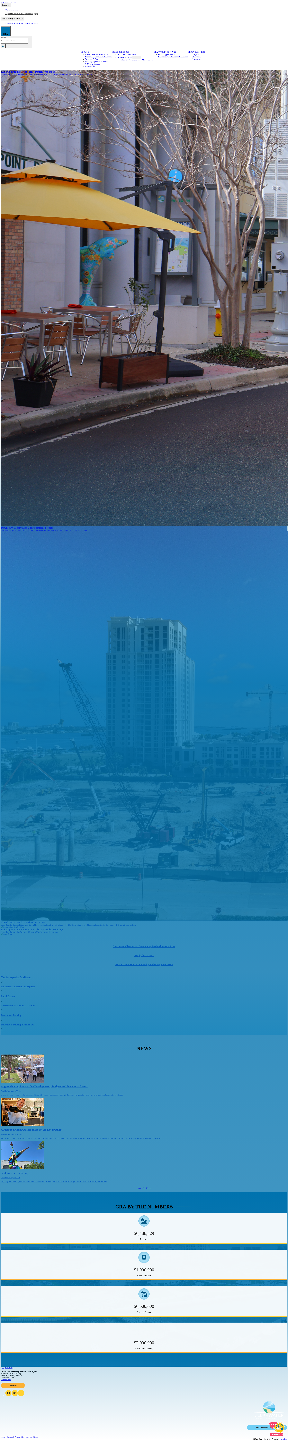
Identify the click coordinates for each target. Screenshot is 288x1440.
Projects (195, 54)
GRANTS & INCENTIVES (165, 52)
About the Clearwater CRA (96, 54)
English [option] (21, 23)
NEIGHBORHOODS (120, 52)
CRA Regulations (92, 64)
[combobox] (12, 19)
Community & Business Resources (173, 57)
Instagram (14, 1393)
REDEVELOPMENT (196, 52)
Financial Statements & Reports (98, 57)
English (21, 14)
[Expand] (94, 51)
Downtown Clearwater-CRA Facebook (8, 1393)
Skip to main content (8, 2)
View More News (144, 1188)
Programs (196, 57)
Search (3, 37)
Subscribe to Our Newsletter (267, 1427)
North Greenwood (124, 57)
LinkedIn (21, 1393)
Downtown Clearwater (126, 54)
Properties (196, 59)
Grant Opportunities (166, 54)
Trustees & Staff (92, 59)
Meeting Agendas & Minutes (97, 61)
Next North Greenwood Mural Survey (137, 60)
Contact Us (90, 66)
